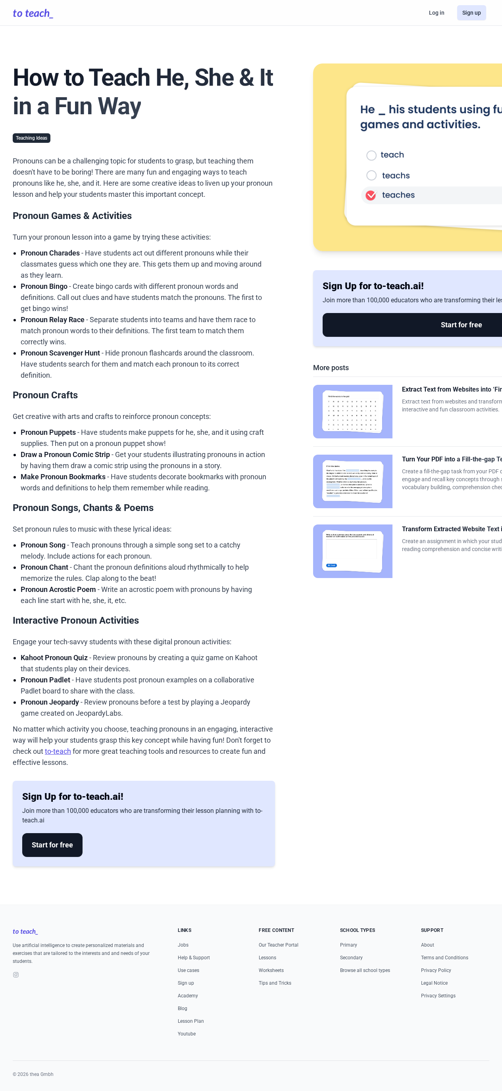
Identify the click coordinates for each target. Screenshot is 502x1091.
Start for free (52, 845)
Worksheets (271, 970)
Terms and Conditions (444, 957)
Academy (188, 996)
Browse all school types (365, 970)
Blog (182, 1008)
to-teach (58, 751)
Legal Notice (434, 983)
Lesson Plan (191, 1021)
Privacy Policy (436, 970)
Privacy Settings (438, 996)
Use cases (188, 970)
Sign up (471, 13)
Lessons (267, 957)
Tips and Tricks (275, 983)
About (427, 945)
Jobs (183, 945)
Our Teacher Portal (278, 945)
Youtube (187, 1034)
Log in (436, 13)
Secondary (351, 957)
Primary (348, 945)
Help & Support (194, 957)
